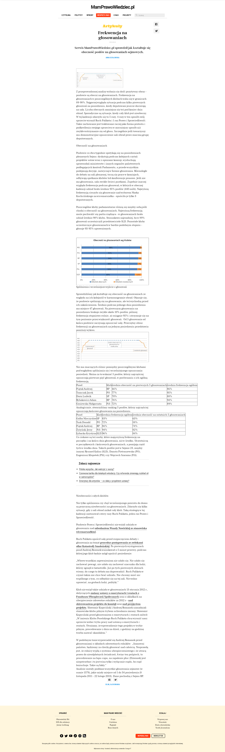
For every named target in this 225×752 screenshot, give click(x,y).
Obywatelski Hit (62, 719)
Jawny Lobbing (63, 725)
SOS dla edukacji (63, 722)
